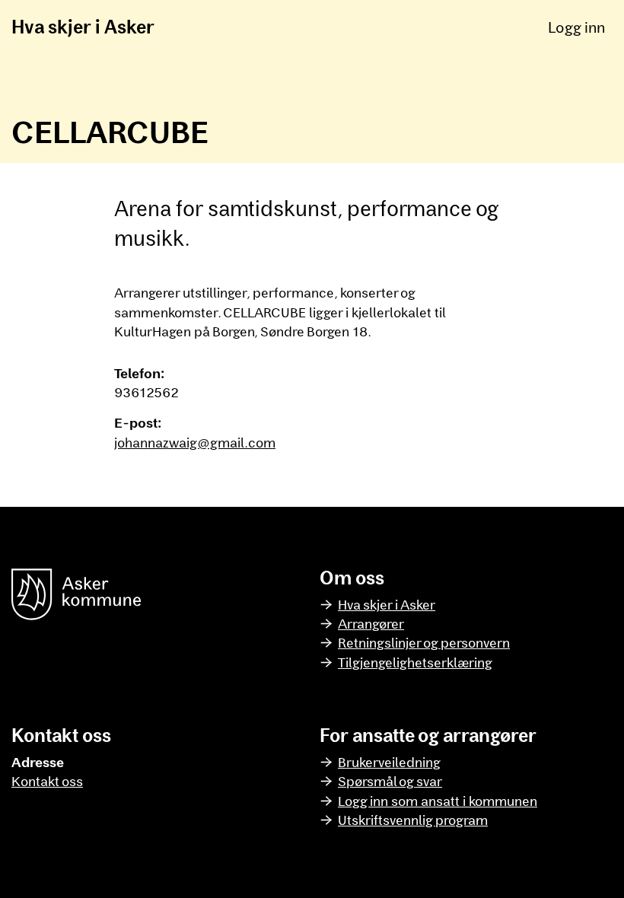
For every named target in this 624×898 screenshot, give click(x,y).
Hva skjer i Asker (82, 26)
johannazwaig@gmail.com (194, 442)
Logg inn (576, 27)
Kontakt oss (47, 780)
